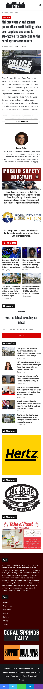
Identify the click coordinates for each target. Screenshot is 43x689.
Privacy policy (33, 676)
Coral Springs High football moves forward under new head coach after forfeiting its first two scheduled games (11, 263)
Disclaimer (7, 610)
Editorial (6, 617)
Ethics (5, 621)
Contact (21, 680)
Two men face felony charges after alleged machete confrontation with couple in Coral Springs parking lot (28, 378)
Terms (5, 625)
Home (5, 13)
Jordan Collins (8, 46)
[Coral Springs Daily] (15, 5)
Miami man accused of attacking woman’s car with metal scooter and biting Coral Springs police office (31, 263)
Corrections (7, 606)
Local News (13, 13)
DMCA (5, 613)
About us (14, 676)
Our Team (23, 676)
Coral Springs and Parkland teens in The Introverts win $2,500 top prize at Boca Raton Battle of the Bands (31, 289)
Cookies (6, 602)
